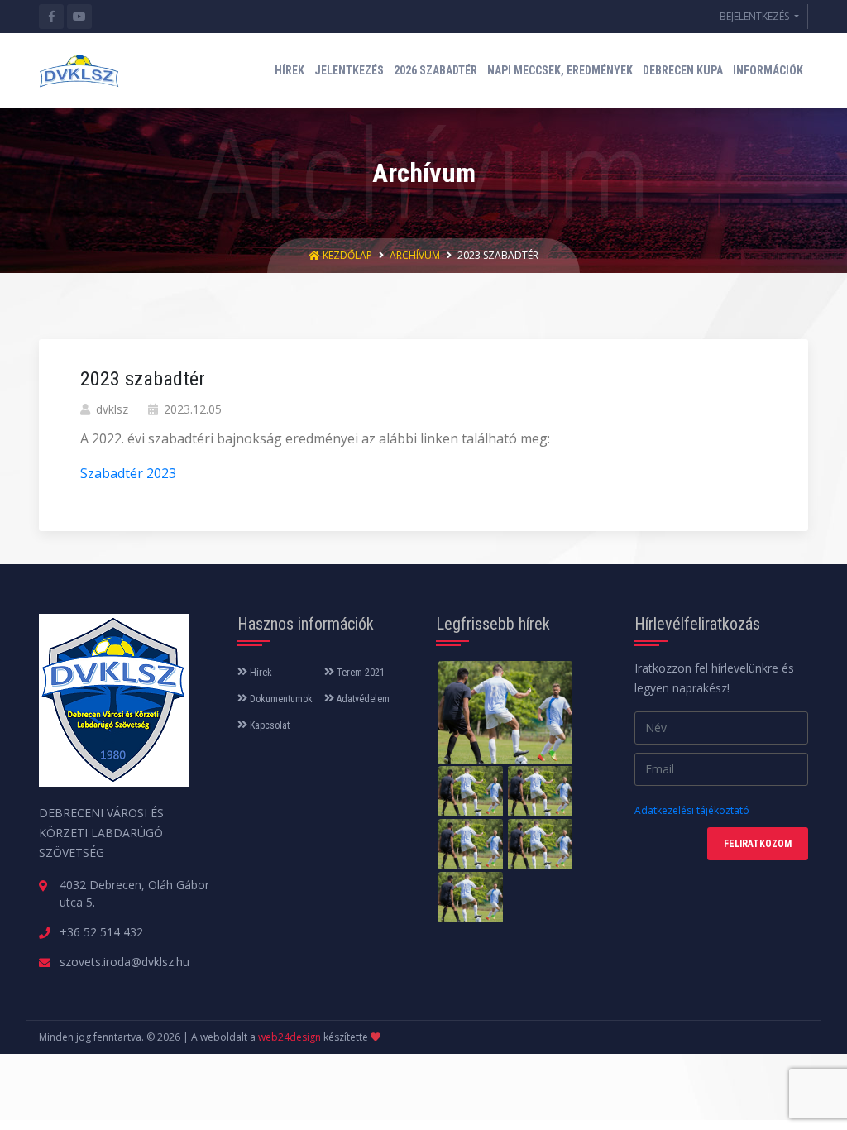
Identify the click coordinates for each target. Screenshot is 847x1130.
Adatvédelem (362, 699)
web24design (289, 1037)
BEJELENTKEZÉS (756, 16)
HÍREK (289, 70)
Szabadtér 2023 (128, 473)
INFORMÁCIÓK (768, 70)
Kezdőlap (347, 255)
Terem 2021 (359, 672)
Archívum (415, 255)
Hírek (259, 672)
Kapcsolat (268, 725)
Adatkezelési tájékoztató (691, 810)
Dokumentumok (280, 699)
